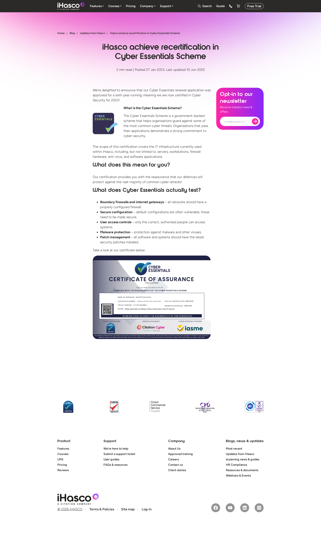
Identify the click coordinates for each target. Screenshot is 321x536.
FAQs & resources (115, 464)
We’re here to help (115, 448)
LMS (60, 459)
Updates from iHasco (240, 454)
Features (63, 448)
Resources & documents (242, 470)
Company (176, 441)
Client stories (177, 470)
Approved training (180, 454)
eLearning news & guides (242, 459)
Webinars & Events (238, 475)
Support (109, 441)
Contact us (175, 464)
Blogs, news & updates (245, 441)
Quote (220, 6)
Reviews (63, 470)
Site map (128, 509)
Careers (173, 459)
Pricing (62, 464)
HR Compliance (236, 464)
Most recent (234, 448)
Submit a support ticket (119, 454)
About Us (174, 448)
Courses (62, 454)
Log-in (147, 509)
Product (63, 441)
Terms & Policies (101, 509)
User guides (111, 459)
